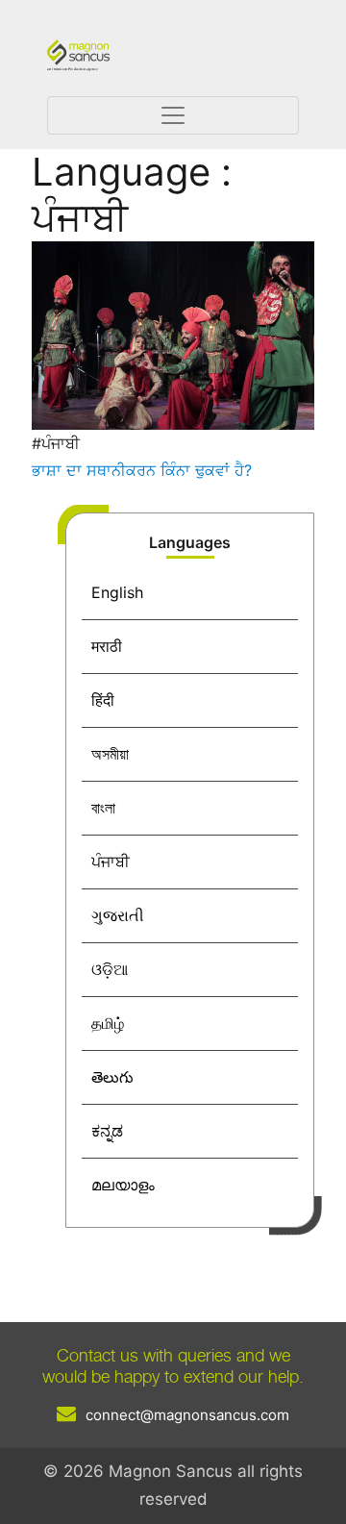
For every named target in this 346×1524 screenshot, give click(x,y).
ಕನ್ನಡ (107, 1130)
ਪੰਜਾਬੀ (110, 861)
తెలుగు (112, 1077)
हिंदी (102, 700)
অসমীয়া (110, 753)
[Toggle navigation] (173, 115)
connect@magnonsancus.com (187, 1415)
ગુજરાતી (117, 915)
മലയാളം (123, 1184)
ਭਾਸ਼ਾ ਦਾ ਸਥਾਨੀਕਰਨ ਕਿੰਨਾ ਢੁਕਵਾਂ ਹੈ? (142, 470)
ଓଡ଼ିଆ (109, 969)
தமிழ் (107, 1023)
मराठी (106, 646)
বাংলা (103, 807)
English (117, 592)
